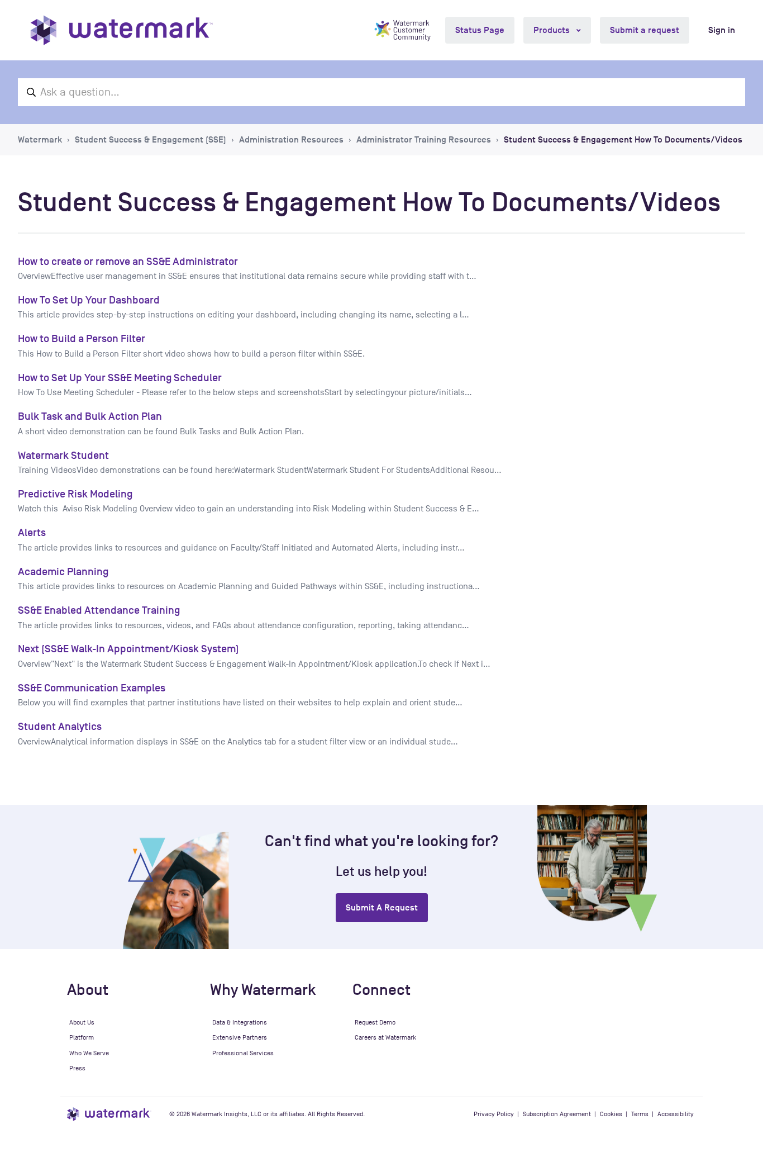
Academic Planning (63, 571)
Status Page (479, 30)
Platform (81, 1037)
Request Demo (375, 1022)
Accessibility (675, 1114)
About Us (81, 1022)
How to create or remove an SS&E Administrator (128, 261)
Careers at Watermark (385, 1037)
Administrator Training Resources (423, 139)
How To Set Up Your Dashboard (89, 299)
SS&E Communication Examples (91, 687)
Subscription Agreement (557, 1114)
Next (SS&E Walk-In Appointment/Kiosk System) (128, 648)
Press (77, 1068)
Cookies (611, 1114)
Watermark (40, 139)
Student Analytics (60, 726)
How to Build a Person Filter (81, 338)
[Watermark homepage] (121, 30)
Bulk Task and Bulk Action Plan (90, 416)
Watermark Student (63, 455)
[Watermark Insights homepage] (109, 1114)
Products (552, 30)
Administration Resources (291, 139)
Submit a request (644, 30)
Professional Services (243, 1053)
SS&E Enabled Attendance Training (99, 610)
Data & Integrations (239, 1022)
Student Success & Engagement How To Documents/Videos (623, 139)
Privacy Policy (494, 1114)
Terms (639, 1114)
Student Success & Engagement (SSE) (150, 139)
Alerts (32, 532)
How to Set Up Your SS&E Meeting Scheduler (120, 377)
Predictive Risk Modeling (75, 493)
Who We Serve (89, 1053)
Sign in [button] (721, 30)
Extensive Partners (239, 1037)
